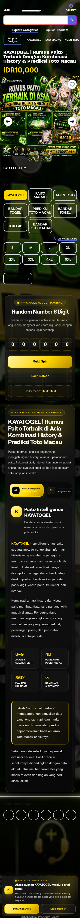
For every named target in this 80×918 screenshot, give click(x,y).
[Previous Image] (8, 121)
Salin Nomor (40, 376)
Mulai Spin (40, 361)
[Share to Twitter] (8, 815)
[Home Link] (31, 8)
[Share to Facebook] (21, 815)
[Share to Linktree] (33, 815)
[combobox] (36, 20)
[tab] (27, 490)
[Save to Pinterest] (46, 815)
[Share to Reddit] (58, 815)
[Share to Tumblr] (71, 815)
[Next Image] (72, 121)
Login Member (58, 909)
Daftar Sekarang (22, 909)
